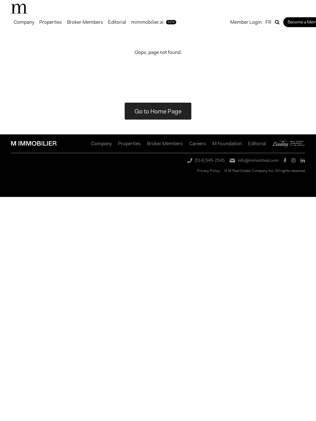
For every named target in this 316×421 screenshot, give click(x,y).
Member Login (246, 22)
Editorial (117, 22)
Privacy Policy (208, 170)
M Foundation (227, 143)
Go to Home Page (158, 111)
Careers (197, 143)
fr (268, 22)
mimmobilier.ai (153, 22)
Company (24, 22)
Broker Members (85, 22)
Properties (50, 22)
